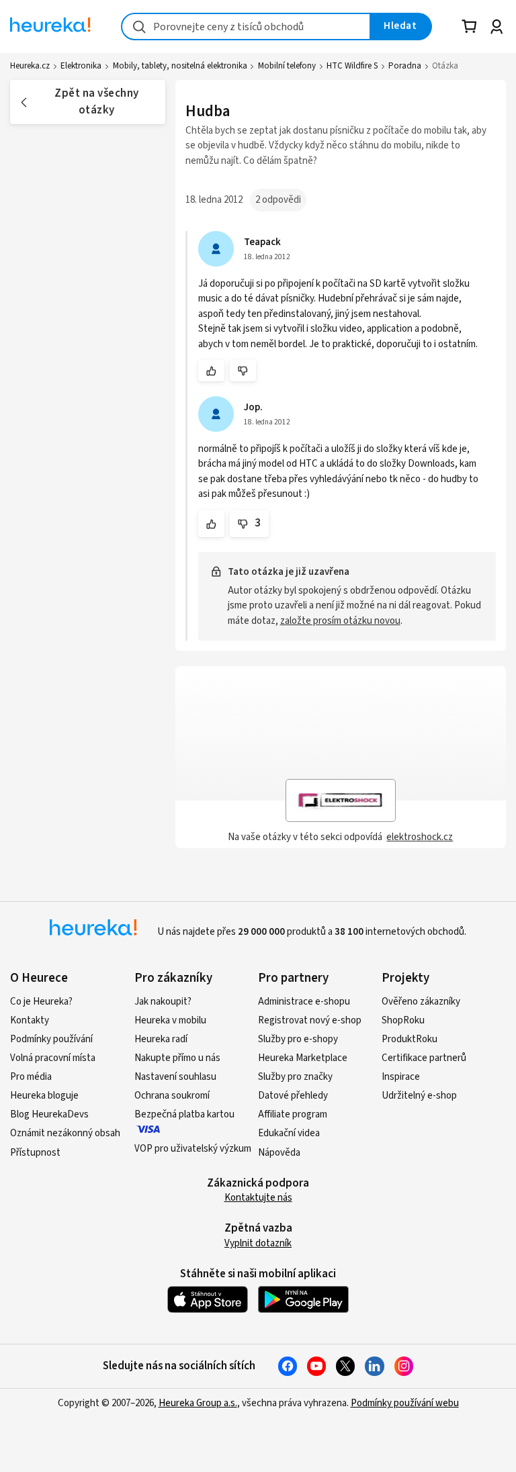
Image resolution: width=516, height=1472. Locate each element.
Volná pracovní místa (52, 1058)
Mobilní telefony (287, 66)
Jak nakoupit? (162, 1002)
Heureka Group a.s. (198, 1403)
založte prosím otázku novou (340, 621)
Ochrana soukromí (172, 1096)
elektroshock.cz (419, 837)
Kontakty (29, 1020)
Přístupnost (35, 1153)
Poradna (404, 66)
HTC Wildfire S (352, 66)
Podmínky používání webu (405, 1403)
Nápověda (279, 1153)
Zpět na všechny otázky (96, 101)
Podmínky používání (51, 1039)
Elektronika (80, 66)
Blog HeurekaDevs (49, 1114)
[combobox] (246, 26)
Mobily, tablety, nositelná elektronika (180, 66)
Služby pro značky (295, 1077)
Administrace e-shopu (304, 1002)
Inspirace (401, 1077)
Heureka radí (160, 1039)
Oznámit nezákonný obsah (65, 1133)
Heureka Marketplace (302, 1058)
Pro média (31, 1077)
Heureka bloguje (44, 1096)
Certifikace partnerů (424, 1058)
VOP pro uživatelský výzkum (192, 1149)
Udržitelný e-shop (419, 1096)
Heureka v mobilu (170, 1020)
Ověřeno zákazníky (421, 1002)
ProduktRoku (409, 1039)
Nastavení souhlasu (175, 1077)
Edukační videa (289, 1133)
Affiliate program (292, 1114)
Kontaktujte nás (258, 1198)
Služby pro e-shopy (298, 1039)
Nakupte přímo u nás (177, 1058)
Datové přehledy (293, 1096)
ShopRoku (403, 1020)
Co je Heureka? (41, 1002)
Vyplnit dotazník (258, 1243)
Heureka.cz (30, 66)
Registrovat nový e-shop (309, 1020)
